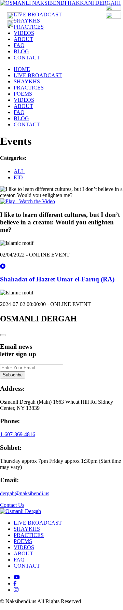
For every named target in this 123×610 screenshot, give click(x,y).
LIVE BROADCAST (38, 14)
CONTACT (27, 57)
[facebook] (15, 583)
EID (18, 177)
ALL (19, 171)
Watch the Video (35, 201)
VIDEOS (24, 33)
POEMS (23, 94)
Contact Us (12, 505)
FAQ (19, 45)
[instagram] (16, 590)
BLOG (21, 51)
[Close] (2, 335)
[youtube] (17, 577)
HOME (22, 69)
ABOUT (23, 39)
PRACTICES (29, 27)
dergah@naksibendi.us (24, 493)
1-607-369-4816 (17, 434)
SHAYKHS (27, 21)
